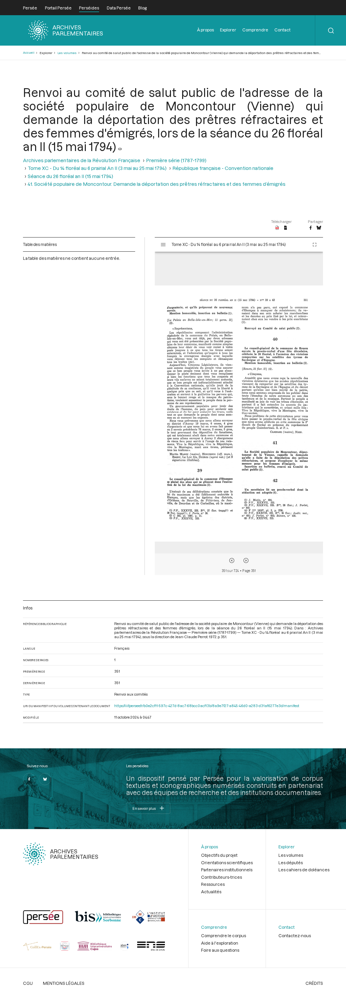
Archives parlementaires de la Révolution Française (81, 160)
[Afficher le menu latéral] (163, 245)
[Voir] (120, 146)
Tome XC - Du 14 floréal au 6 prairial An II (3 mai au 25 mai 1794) (97, 168)
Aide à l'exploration (219, 943)
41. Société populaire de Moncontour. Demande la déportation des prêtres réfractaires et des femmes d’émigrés (157, 184)
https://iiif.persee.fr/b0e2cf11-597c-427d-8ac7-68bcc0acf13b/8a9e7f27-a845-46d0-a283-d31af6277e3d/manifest (206, 705)
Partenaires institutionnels (226, 869)
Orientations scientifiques (227, 862)
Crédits (314, 983)
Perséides (89, 7)
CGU (28, 983)
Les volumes (67, 53)
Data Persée (119, 7)
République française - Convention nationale (222, 168)
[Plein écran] (314, 245)
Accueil (28, 52)
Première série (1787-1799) (176, 160)
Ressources (213, 884)
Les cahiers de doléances (303, 869)
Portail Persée (58, 7)
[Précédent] (232, 560)
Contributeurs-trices (221, 877)
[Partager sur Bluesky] (319, 228)
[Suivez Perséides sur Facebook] (29, 779)
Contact (282, 29)
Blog (142, 7)
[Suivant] (246, 560)
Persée (30, 7)
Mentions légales (63, 983)
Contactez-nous (294, 935)
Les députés (290, 862)
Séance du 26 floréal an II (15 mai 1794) (70, 176)
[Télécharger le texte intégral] (285, 228)
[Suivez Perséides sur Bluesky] (45, 779)
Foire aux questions (220, 950)
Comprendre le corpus (223, 935)
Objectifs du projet (219, 855)
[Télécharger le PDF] (277, 228)
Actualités (211, 891)
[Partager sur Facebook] (311, 228)
